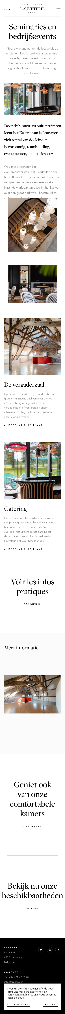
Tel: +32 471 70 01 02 (16, 977)
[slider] (32, 694)
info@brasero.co (13, 982)
